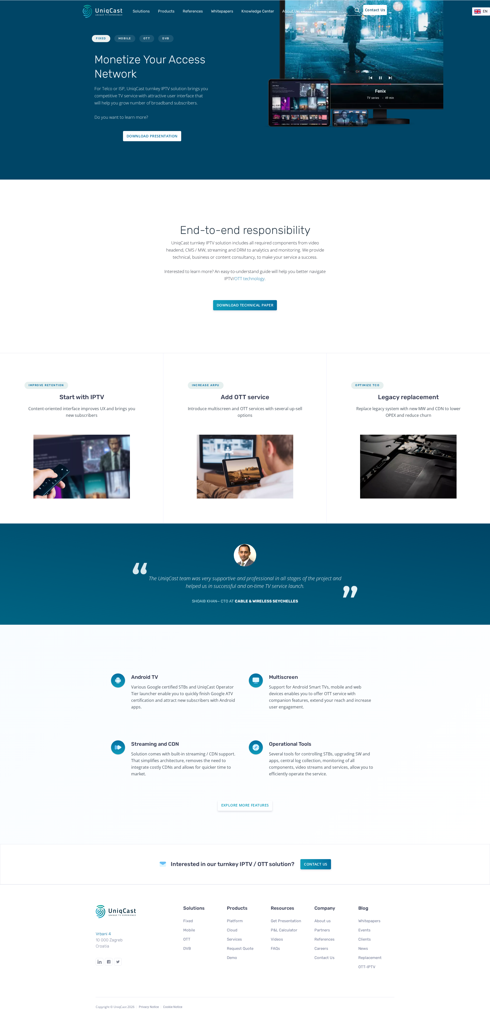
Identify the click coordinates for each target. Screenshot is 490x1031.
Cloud (232, 930)
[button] (141, 11)
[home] (104, 11)
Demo (232, 957)
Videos (277, 939)
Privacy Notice (149, 1007)
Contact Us (375, 9)
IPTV (165, 88)
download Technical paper (245, 305)
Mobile (189, 930)
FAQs (275, 948)
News (363, 948)
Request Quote (240, 948)
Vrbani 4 (103, 933)
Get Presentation (286, 921)
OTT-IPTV (366, 967)
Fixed (188, 921)
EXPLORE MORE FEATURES (245, 805)
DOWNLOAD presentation (152, 136)
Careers (321, 948)
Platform (235, 921)
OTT (186, 939)
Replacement (370, 957)
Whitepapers (369, 921)
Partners (322, 930)
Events (364, 930)
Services (234, 939)
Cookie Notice (172, 1007)
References (193, 11)
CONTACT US (315, 864)
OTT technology (249, 278)
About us (322, 921)
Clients (364, 939)
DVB (187, 948)
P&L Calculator (284, 930)
